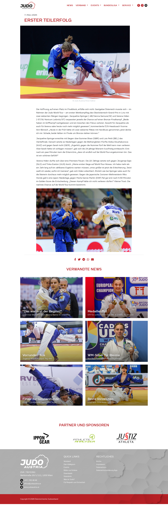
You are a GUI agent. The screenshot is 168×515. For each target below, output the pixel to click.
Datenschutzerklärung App (106, 470)
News (70, 5)
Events (66, 467)
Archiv (98, 461)
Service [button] (127, 5)
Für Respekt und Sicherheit (74, 482)
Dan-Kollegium (69, 464)
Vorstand (67, 461)
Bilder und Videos (70, 470)
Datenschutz (101, 467)
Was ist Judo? (69, 479)
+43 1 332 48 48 (30, 480)
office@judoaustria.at (32, 484)
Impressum (100, 464)
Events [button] (95, 5)
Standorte (68, 476)
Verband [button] (81, 5)
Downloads (68, 473)
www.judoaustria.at (31, 487)
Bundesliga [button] (111, 5)
